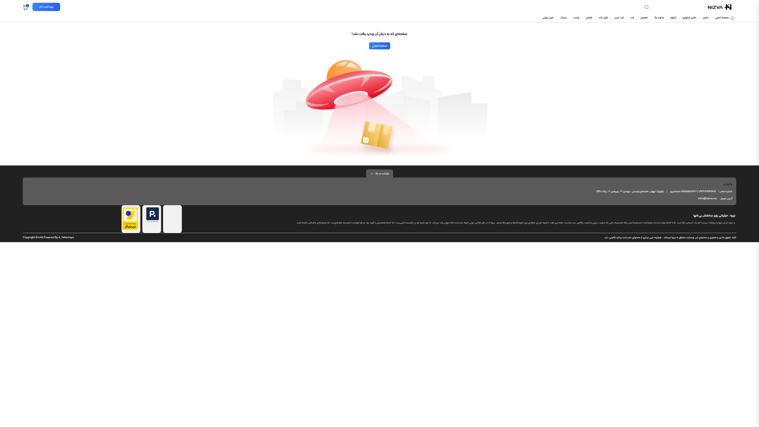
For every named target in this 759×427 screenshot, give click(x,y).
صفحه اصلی (379, 45)
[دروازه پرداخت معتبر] (130, 229)
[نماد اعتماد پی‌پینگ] (152, 221)
